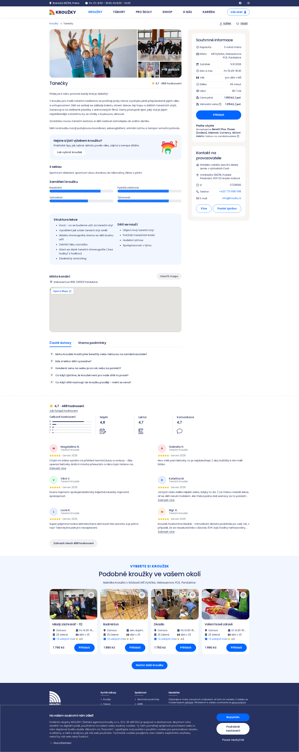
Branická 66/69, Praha (66, 3)
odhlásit (188, 702)
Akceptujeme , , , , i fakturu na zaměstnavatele (218, 133)
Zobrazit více (57, 468)
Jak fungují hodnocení (63, 410)
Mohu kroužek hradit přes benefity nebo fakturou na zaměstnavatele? (101, 354)
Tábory (107, 704)
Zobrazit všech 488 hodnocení (73, 543)
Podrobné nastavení (233, 728)
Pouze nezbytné (233, 740)
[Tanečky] (93, 53)
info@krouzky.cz (231, 198)
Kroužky (53, 23)
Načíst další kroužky (149, 665)
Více (204, 208)
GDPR (140, 704)
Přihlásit (218, 115)
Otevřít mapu (169, 276)
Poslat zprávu (227, 208)
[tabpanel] (115, 368)
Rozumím (232, 717)
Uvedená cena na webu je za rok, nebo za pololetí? (88, 368)
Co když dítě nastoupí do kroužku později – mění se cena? (93, 382)
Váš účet (236, 12)
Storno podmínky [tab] (92, 343)
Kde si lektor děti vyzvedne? (73, 361)
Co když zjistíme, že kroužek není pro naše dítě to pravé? (91, 375)
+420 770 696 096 (230, 191)
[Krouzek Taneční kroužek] (160, 45)
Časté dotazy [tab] (60, 343)
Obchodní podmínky (148, 699)
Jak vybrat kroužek (69, 152)
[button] (123, 743)
